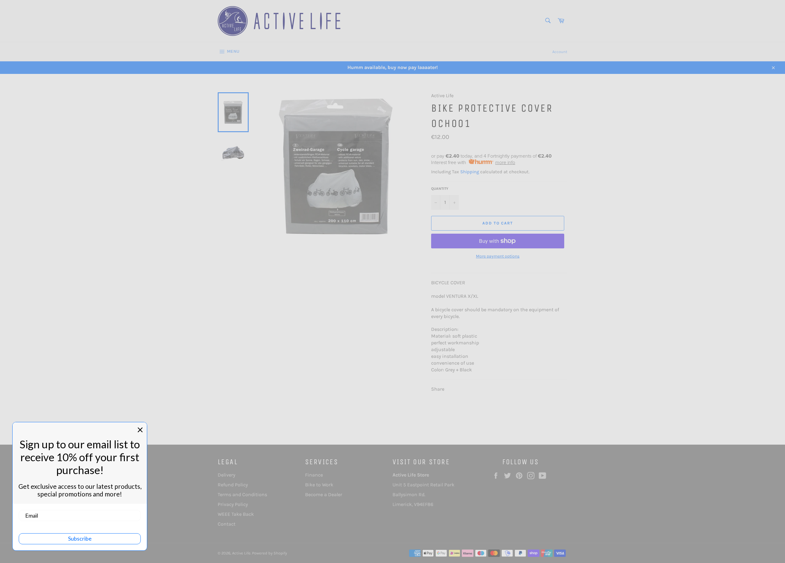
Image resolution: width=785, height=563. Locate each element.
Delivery (226, 475)
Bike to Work (319, 485)
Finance (314, 475)
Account (559, 51)
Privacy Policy (233, 504)
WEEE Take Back (236, 514)
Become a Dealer (323, 494)
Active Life (241, 553)
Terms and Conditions (242, 494)
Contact (227, 524)
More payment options (497, 256)
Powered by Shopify (269, 553)
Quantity (439, 188)
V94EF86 (423, 504)
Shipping (469, 171)
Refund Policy (233, 485)
